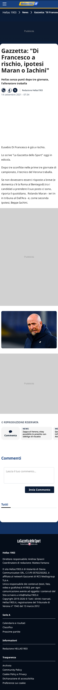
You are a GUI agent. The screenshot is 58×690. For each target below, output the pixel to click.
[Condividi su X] (15, 90)
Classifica (8, 627)
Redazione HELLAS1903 (15, 648)
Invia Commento (39, 489)
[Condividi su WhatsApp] (3, 90)
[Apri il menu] (4, 4)
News (25, 12)
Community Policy (12, 669)
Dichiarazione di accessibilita (18, 678)
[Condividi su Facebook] (9, 90)
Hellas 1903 (9, 12)
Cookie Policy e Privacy (15, 674)
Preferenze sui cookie (14, 682)
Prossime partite (11, 631)
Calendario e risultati (14, 623)
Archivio (7, 665)
